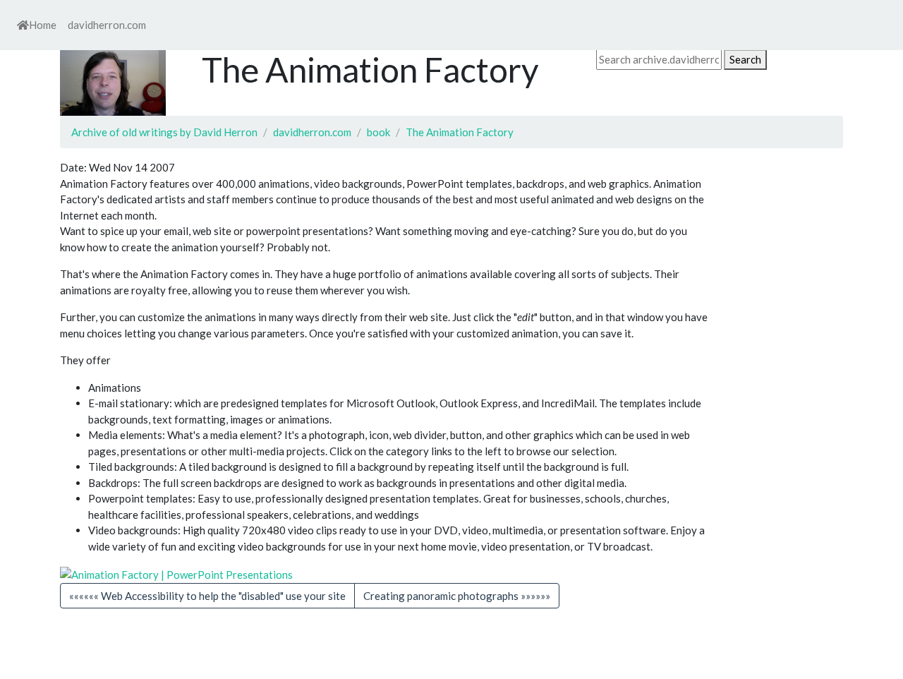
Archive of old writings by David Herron (164, 132)
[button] (456, 596)
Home (42, 24)
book (378, 132)
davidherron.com (107, 24)
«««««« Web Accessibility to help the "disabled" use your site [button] (207, 595)
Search (745, 59)
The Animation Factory (460, 132)
